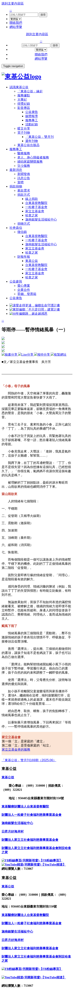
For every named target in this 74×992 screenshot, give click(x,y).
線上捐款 (31, 198)
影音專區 (23, 107)
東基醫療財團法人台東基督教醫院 (25, 806)
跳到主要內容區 (13, 3)
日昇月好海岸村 (13, 831)
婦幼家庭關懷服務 (30, 161)
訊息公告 (23, 178)
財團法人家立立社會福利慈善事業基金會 (30, 839)
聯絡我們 (15, 22)
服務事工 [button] (15, 149)
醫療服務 (23, 153)
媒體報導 (31, 116)
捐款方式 (23, 194)
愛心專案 (23, 285)
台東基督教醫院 (36, 203)
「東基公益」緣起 (30, 91)
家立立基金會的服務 (16, 749)
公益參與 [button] (15, 281)
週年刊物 (31, 141)
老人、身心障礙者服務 (33, 157)
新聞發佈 (23, 174)
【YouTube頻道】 (53, 864)
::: (10, 10)
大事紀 (22, 99)
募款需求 (23, 190)
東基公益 (31, 260)
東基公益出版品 (28, 145)
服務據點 (23, 95)
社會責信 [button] (15, 227)
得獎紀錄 (23, 103)
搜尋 (43, 14)
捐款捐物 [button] (15, 186)
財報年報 (23, 256)
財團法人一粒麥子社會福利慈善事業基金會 (32, 814)
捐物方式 (23, 223)
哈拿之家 (31, 215)
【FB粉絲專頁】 (50, 860)
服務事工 (31, 120)
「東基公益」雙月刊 (39, 136)
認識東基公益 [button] (18, 87)
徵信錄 (22, 232)
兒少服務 (23, 165)
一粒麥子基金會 (36, 207)
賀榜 (20, 182)
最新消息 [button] (15, 170)
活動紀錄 (31, 124)
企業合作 (23, 289)
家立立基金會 (34, 211)
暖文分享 (23, 128)
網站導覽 (15, 27)
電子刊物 (23, 132)
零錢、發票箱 (26, 294)
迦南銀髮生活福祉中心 (41, 219)
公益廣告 (31, 112)
